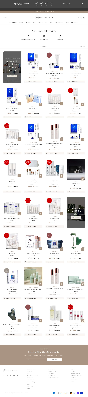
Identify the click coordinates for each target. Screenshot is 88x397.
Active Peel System (33, 108)
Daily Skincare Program (76, 73)
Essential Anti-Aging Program (33, 181)
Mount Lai (76, 251)
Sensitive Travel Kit (33, 218)
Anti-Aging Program (33, 73)
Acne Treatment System (76, 108)
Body (34, 22)
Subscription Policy (31, 382)
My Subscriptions (52, 371)
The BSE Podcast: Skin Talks (76, 375)
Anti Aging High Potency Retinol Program (33, 144)
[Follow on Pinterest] (10, 375)
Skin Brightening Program (75, 144)
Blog (67, 22)
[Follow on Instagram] (7, 375)
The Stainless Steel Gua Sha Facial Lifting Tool (12, 325)
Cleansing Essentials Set (54, 325)
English (5, 17)
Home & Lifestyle (59, 22)
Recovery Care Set (76, 183)
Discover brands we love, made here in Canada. (44, 11)
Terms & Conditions (31, 380)
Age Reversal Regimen (55, 253)
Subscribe (54, 359)
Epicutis (75, 181)
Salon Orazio (73, 377)
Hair (46, 22)
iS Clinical (33, 106)
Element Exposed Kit (54, 218)
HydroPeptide (55, 251)
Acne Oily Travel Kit (54, 108)
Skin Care (28, 22)
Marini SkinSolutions (33, 287)
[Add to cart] (61, 68)
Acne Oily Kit (12, 253)
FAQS (28, 373)
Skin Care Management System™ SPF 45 (33, 289)
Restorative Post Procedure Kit (33, 253)
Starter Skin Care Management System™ (76, 289)
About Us (72, 371)
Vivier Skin (76, 106)
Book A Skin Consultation (54, 377)
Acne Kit (54, 181)
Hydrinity (54, 141)
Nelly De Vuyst (55, 179)
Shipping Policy (30, 377)
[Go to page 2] (54, 339)
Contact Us (29, 371)
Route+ (28, 384)
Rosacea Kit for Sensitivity (76, 325)
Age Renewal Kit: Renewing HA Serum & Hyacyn (54, 289)
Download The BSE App (75, 373)
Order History (51, 375)
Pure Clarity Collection (12, 289)
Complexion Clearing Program (12, 108)
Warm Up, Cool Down (33, 325)
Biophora (54, 106)
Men (51, 22)
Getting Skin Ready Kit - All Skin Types (54, 73)
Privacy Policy (30, 386)
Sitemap (28, 388)
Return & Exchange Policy (32, 375)
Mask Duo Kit (12, 181)
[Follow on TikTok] (17, 375)
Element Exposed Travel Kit (12, 144)
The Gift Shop (13, 22)
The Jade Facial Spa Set (76, 253)
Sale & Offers (74, 22)
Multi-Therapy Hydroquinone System (12, 218)
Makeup (41, 22)
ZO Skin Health (33, 71)
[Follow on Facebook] (3, 375)
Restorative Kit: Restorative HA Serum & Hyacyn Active (54, 144)
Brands (21, 22)
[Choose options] (40, 68)
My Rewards (51, 373)
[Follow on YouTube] (14, 375)
